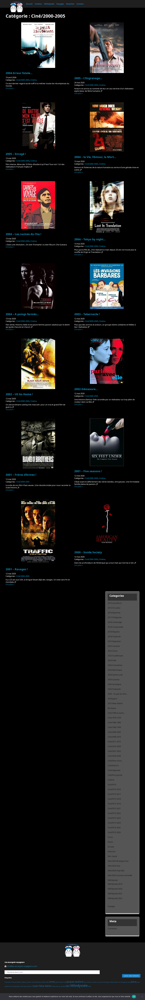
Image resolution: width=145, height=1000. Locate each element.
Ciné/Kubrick (113, 765)
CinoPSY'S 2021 (114, 808)
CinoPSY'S (112, 784)
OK (134, 996)
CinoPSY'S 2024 (114, 823)
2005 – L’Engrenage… (88, 78)
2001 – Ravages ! (17, 569)
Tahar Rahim (45, 986)
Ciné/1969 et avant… (116, 713)
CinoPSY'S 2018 (114, 799)
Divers (110, 842)
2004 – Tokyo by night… (90, 239)
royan (35, 986)
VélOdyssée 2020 (115, 889)
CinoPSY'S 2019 (114, 803)
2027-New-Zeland (115, 703)
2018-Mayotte (114, 632)
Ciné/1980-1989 (114, 722)
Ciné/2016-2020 (114, 746)
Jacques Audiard (75, 981)
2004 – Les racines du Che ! (23, 234)
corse (52, 981)
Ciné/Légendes (114, 770)
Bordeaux (112, 708)
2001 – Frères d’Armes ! (21, 475)
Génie (61, 982)
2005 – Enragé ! (16, 154)
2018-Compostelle (115, 627)
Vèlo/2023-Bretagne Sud (118, 861)
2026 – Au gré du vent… (118, 694)
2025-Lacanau (114, 679)
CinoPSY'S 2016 (114, 789)
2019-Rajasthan (114, 641)
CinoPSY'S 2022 (114, 813)
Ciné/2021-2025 (114, 751)
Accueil (29, 4)
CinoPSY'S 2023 (114, 818)
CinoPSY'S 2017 (114, 794)
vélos (89, 986)
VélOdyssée (49, 4)
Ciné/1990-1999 (114, 727)
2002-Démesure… (86, 389)
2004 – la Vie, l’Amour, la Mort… (95, 157)
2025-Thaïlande (114, 689)
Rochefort (29, 986)
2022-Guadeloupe (115, 655)
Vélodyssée (79, 985)
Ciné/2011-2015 (114, 741)
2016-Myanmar (114, 612)
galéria (57, 982)
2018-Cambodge (115, 622)
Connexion (112, 928)
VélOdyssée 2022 (115, 898)
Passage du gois (125, 982)
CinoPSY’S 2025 (114, 827)
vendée (63, 986)
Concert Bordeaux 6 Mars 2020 (40, 982)
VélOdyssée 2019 (115, 884)
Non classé (112, 856)
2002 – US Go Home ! (19, 394)
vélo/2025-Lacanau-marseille (120, 875)
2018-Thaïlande (114, 636)
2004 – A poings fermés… (22, 314)
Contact (80, 4)
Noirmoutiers (114, 982)
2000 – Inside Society (88, 552)
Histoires (70, 4)
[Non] (142, 996)
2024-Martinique (115, 670)
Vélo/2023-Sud (114, 866)
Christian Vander (16, 982)
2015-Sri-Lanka (114, 608)
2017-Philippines (115, 617)
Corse (110, 837)
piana (133, 981)
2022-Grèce (112, 651)
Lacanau (94, 982)
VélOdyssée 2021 (115, 893)
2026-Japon (112, 698)
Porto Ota (23, 986)
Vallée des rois (56, 986)
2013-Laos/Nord (114, 603)
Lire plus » (10, 88)
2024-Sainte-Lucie (115, 674)
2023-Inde (112, 660)
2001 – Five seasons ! (88, 471)
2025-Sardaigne (114, 684)
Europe (111, 846)
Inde (64, 982)
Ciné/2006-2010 (114, 737)
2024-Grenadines (115, 665)
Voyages (60, 4)
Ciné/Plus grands (115, 775)
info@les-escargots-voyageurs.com (22, 966)
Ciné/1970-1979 (114, 717)
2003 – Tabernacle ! (87, 314)
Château (23, 982)
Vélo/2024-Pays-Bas (116, 870)
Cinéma (38, 4)
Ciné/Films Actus (115, 760)
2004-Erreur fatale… (19, 73)
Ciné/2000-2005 (22, 80)
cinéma (29, 982)
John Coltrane (87, 982)
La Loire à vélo (101, 982)
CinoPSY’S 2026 (114, 832)
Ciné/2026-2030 (114, 756)
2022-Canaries (114, 646)
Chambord (8, 982)
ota (119, 982)
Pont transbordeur (15, 986)
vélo (67, 986)
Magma (108, 982)
